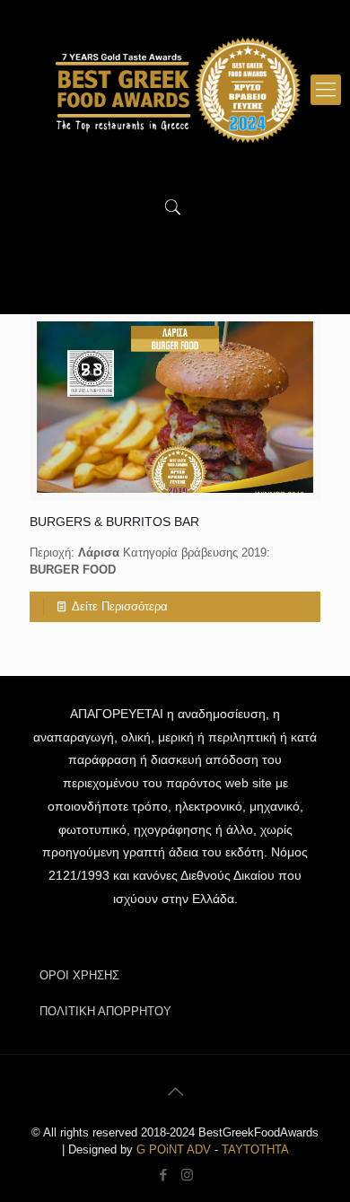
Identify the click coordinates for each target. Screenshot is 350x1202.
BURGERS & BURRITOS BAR (114, 521)
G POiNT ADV (173, 1149)
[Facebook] (162, 1174)
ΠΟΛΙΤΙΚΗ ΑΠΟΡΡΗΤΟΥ (105, 1011)
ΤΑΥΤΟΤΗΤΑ (255, 1149)
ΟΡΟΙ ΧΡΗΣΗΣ (79, 975)
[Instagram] (187, 1174)
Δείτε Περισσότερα (120, 606)
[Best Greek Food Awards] (175, 90)
